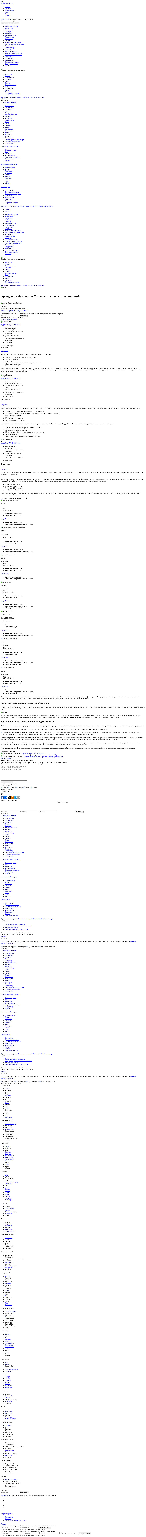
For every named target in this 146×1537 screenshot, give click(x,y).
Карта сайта (9, 1517)
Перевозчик (9, 143)
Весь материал (10, 167)
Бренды (15, 206)
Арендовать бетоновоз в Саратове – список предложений (43, 757)
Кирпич (7, 176)
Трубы (7, 182)
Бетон (7, 169)
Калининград (9, 1129)
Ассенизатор (9, 131)
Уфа (6, 1175)
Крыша (7, 201)
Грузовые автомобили (12, 141)
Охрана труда (48, 206)
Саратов (7, 1191)
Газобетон (8, 171)
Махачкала (8, 1238)
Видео (7, 90)
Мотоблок (8, 134)
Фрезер (7, 161)
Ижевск (7, 1196)
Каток (7, 122)
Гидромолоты (9, 37)
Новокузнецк (9, 1155)
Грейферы (8, 40)
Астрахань (8, 1224)
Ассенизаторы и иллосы (13, 42)
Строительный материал (9, 164)
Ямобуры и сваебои (11, 64)
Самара (7, 1189)
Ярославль (8, 1117)
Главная (3, 1524)
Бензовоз (8, 116)
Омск (6, 1161)
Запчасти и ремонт (24, 206)
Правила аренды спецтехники (15, 924)
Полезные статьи (13, 23)
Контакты (8, 1519)
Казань (7, 1194)
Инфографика (9, 88)
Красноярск (9, 1157)
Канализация (9, 197)
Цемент (7, 174)
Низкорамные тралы (12, 62)
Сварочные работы (11, 203)
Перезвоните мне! (7, 21)
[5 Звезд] (34, 787)
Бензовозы (8, 33)
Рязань (7, 1108)
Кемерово (8, 1154)
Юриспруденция (6, 206)
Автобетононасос (11, 115)
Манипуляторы (10, 48)
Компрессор (9, 159)
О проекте (8, 12)
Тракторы (8, 49)
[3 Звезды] (19, 787)
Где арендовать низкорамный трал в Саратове (45, 755)
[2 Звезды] (11, 787)
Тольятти (8, 1192)
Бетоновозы (9, 46)
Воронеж (8, 1096)
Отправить (23, 315)
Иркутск (8, 1152)
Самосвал (8, 65)
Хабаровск (8, 1268)
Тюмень (7, 1210)
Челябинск (8, 1213)
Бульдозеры (9, 28)
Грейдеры (8, 32)
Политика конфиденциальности (16, 1520)
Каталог (7, 16)
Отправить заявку (7, 782)
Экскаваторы (9, 106)
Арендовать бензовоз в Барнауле (34, 753)
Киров (7, 1176)
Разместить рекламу (11, 1479)
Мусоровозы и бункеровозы (14, 44)
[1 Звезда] (4, 787)
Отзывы (7, 7)
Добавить (4, 936)
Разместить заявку (22, 310)
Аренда (4, 23)
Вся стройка (9, 190)
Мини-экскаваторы (11, 51)
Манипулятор (9, 120)
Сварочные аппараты (12, 157)
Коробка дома (9, 195)
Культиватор (9, 138)
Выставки (8, 92)
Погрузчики (9, 58)
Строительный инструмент (10, 146)
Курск (7, 1103)
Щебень (7, 183)
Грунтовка (8, 173)
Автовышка (9, 129)
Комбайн (8, 136)
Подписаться (24, 1492)
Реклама (7, 14)
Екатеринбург (9, 1208)
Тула (6, 1115)
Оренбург (8, 1184)
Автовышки (9, 39)
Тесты (7, 81)
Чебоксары (8, 1200)
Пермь (7, 1187)
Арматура (8, 178)
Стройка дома (5, 187)
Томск (7, 1164)
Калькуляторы (9, 10)
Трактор (7, 111)
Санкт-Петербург (10, 1124)
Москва (7, 1088)
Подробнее (4, 351)
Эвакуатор (8, 113)
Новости (8, 8)
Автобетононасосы (11, 26)
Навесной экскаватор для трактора (16, 929)
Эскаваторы (9, 56)
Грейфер (7, 125)
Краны (7, 127)
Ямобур (7, 132)
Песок (7, 180)
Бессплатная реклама (22, 97)
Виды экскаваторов (11, 927)
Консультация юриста (12, 94)
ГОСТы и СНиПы (37, 206)
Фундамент (9, 199)
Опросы (7, 83)
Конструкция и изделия (13, 194)
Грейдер (7, 123)
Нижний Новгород (11, 1182)
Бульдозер (8, 118)
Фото (6, 86)
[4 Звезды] (27, 787)
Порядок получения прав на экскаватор (18, 926)
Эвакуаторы (9, 60)
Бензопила (8, 153)
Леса (6, 152)
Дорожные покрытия (12, 192)
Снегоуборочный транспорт (14, 140)
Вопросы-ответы (10, 85)
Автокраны (9, 30)
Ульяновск (8, 1198)
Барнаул (7, 1146)
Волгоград (8, 1226)
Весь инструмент (10, 150)
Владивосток (9, 1262)
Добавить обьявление (8, 310)
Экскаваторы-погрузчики (13, 53)
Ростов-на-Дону (10, 1231)
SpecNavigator (5, 1495)
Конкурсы (8, 74)
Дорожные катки (10, 35)
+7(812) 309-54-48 (7, 19)
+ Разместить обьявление (9, 319)
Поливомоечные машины (13, 55)
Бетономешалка (10, 155)
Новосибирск (9, 1159)
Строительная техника (8, 102)
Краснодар (8, 1229)
